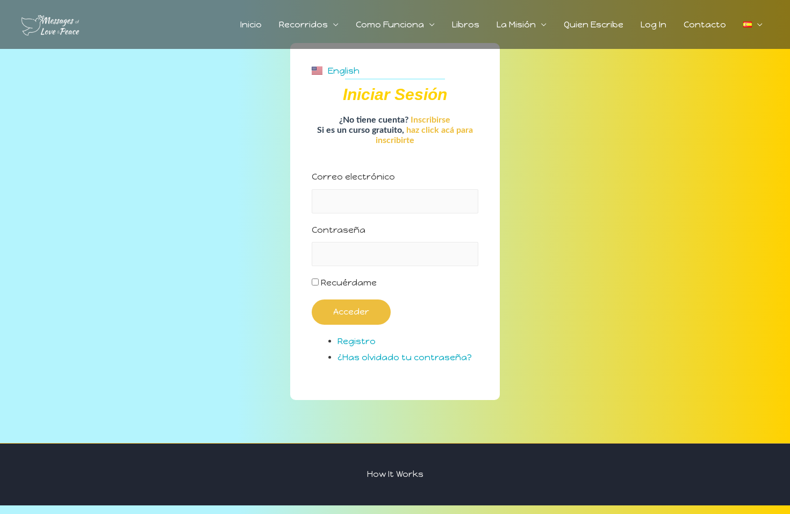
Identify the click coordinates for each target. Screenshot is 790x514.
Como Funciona (390, 24)
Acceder (351, 311)
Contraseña (338, 230)
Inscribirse (430, 120)
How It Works (395, 474)
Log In (653, 24)
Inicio (251, 24)
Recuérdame (349, 282)
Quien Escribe (593, 24)
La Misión (516, 24)
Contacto (705, 24)
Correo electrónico (353, 177)
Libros (465, 24)
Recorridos (303, 24)
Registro (356, 341)
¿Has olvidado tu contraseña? (404, 357)
